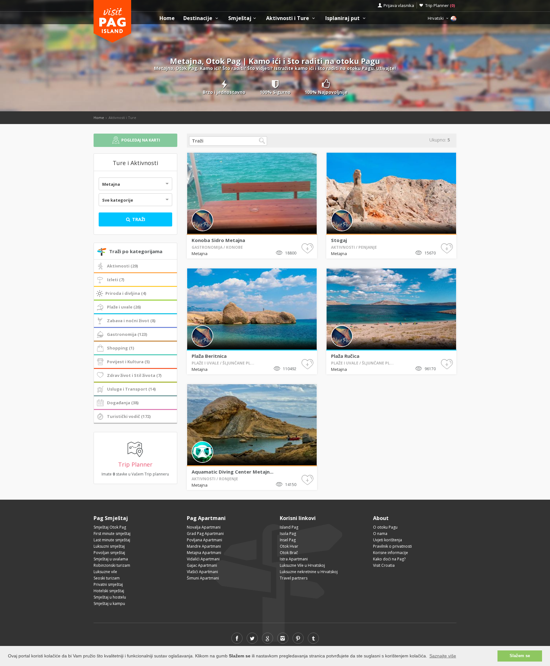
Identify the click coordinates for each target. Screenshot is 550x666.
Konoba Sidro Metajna (218, 240)
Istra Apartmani (294, 559)
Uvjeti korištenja (387, 540)
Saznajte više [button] (442, 655)
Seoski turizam (107, 578)
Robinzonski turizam (112, 565)
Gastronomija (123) (127, 334)
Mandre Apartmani (204, 546)
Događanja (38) (122, 403)
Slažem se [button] (520, 656)
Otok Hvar (289, 546)
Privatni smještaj (108, 584)
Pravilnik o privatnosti (392, 546)
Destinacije (198, 18)
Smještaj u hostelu (110, 597)
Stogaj (339, 240)
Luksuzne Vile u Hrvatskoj (302, 565)
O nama (380, 533)
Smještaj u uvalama (111, 559)
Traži (138, 219)
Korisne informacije (390, 552)
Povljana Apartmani (204, 540)
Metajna (111, 184)
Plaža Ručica (345, 356)
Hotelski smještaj (109, 590)
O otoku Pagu (385, 527)
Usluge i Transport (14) (131, 389)
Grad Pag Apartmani (205, 533)
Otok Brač (289, 552)
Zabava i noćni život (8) (131, 320)
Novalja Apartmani (204, 527)
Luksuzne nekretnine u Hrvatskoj (309, 571)
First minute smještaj (112, 533)
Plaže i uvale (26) (124, 307)
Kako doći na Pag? (389, 559)
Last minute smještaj (112, 540)
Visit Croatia (384, 565)
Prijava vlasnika (399, 5)
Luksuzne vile (105, 571)
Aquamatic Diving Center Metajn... (232, 471)
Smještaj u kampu (109, 603)
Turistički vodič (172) (129, 416)
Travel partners (293, 578)
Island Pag (289, 527)
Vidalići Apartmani (203, 559)
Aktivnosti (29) (122, 266)
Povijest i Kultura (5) (128, 361)
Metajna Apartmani (204, 552)
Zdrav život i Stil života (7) (134, 375)
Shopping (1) (120, 348)
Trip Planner (440, 5)
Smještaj (239, 18)
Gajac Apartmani (202, 565)
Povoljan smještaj (109, 552)
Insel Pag (288, 540)
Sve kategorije (117, 200)
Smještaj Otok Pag (110, 527)
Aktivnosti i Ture (288, 18)
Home (167, 18)
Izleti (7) (115, 279)
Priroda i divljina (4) (125, 293)
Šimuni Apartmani (203, 578)
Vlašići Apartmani (202, 571)
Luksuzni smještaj (109, 546)
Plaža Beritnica (209, 356)
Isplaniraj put (343, 18)
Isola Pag (288, 533)
